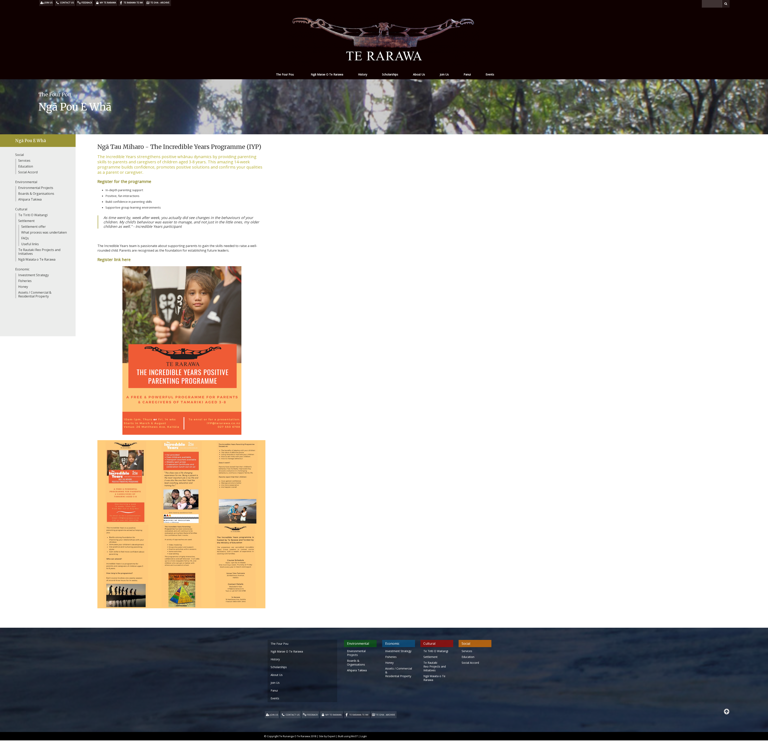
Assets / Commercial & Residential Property (34, 294)
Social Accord (28, 172)
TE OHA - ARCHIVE (385, 714)
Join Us (444, 74)
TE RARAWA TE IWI (358, 714)
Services (24, 160)
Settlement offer (33, 226)
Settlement (26, 221)
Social (19, 155)
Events (490, 74)
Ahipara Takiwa (30, 199)
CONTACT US (292, 714)
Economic (22, 269)
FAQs (25, 238)
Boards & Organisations (36, 193)
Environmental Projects (35, 188)
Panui (467, 74)
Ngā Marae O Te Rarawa (327, 74)
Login (363, 736)
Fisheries (25, 281)
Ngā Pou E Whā (30, 140)
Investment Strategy (33, 275)
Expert (331, 736)
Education (25, 166)
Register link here (114, 259)
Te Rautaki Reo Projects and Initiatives (39, 252)
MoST (354, 736)
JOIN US (274, 714)
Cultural (21, 209)
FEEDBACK (312, 714)
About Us (419, 74)
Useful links (30, 244)
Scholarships (390, 74)
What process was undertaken (44, 232)
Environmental (26, 182)
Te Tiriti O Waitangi (33, 215)
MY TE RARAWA (333, 714)
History (362, 74)
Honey (23, 286)
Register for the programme (124, 181)
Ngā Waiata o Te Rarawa (36, 259)
